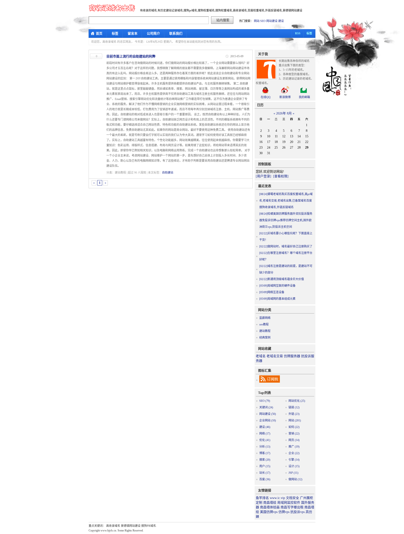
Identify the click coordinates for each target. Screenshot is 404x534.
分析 (264, 446)
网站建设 (272, 21)
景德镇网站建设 (131, 525)
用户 (264, 466)
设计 (294, 466)
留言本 (132, 33)
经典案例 (265, 337)
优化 (264, 440)
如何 (294, 427)
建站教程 (265, 331)
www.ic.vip (277, 498)
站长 (264, 472)
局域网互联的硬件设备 (277, 285)
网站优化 (297, 400)
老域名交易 (275, 356)
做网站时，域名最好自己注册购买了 (285, 246)
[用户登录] (263, 176)
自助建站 (167, 172)
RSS (297, 33)
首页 (99, 33)
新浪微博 (285, 97)
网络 (264, 433)
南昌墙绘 (269, 502)
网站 (257, 21)
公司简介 (153, 33)
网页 (294, 440)
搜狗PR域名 (148, 525)
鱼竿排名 (262, 498)
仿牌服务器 (292, 356)
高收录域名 (113, 525)
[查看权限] (281, 176)
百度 (264, 479)
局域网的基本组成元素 (277, 298)
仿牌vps (283, 512)
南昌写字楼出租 (292, 507)
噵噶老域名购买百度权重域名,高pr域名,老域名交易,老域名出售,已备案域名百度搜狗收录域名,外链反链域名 (286, 200)
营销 (294, 433)
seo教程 (264, 324)
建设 (281, 21)
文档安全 (292, 498)
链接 (294, 407)
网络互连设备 (271, 292)
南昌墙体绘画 (270, 507)
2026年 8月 (284, 113)
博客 (264, 453)
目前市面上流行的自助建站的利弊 (130, 56)
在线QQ (266, 97)
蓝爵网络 (265, 318)
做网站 (295, 479)
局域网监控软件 (288, 502)
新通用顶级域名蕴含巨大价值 (281, 279)
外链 (294, 414)
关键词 (266, 407)
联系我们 (175, 33)
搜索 (264, 459)
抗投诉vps (297, 512)
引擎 (294, 459)
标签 (115, 33)
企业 (294, 453)
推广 (294, 446)
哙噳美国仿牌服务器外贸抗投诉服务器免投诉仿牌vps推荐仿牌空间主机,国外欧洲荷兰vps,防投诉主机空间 (285, 220)
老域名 (261, 356)
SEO (263, 21)
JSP (293, 472)
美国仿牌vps (269, 512)
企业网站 (267, 420)
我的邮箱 (304, 97)
